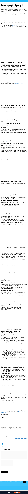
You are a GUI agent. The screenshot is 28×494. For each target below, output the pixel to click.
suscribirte (2, 469)
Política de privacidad (11, 478)
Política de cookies (17, 478)
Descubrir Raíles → (17, 492)
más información (20, 481)
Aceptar (24, 481)
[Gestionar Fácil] (2, 1)
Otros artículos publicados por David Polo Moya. (20, 438)
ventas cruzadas (7, 141)
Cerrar (1, 489)
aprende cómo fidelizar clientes (19, 83)
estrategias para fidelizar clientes (17, 25)
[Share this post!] (2, 443)
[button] (27, 1)
